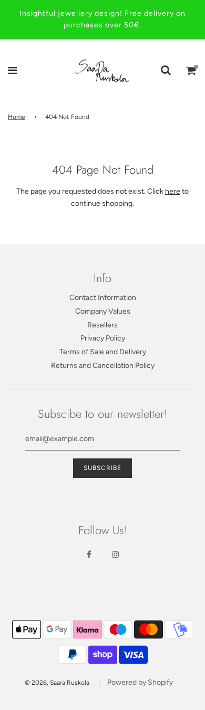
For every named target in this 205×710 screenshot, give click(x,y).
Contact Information (102, 297)
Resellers (102, 325)
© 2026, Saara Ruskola (57, 682)
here (172, 191)
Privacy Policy (102, 338)
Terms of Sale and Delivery (102, 351)
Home (16, 117)
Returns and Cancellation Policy (103, 365)
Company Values (102, 311)
